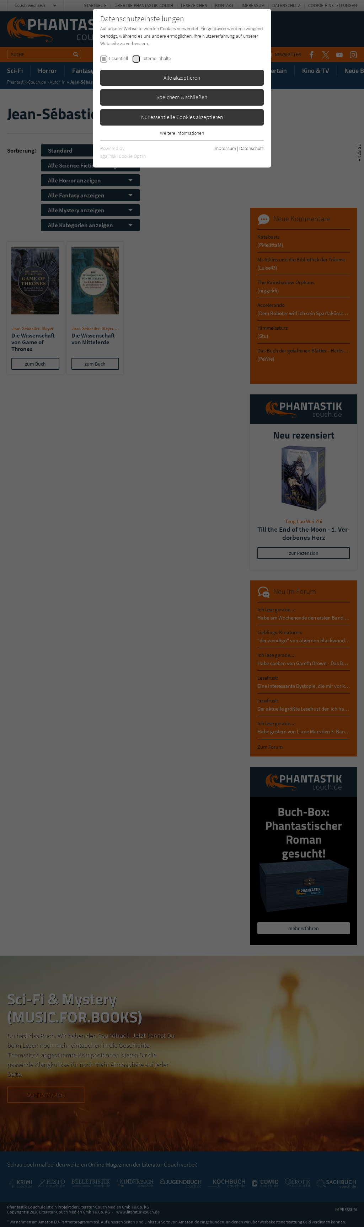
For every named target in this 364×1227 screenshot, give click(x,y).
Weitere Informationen (182, 133)
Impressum (225, 148)
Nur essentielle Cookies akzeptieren (182, 117)
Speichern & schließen (182, 97)
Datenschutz (251, 148)
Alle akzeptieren (182, 77)
